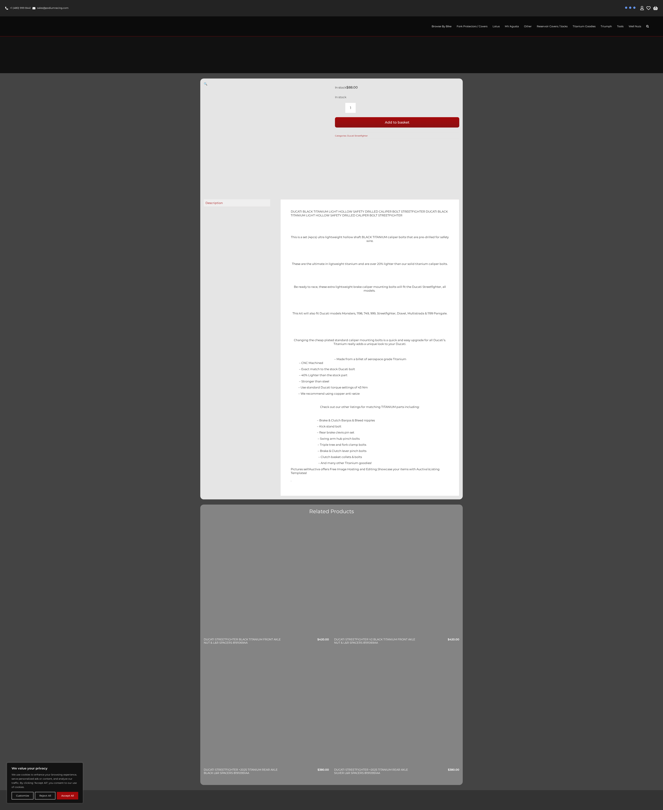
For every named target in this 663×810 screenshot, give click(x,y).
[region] (45, 783)
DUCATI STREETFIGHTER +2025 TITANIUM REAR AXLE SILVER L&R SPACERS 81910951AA (371, 771)
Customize (22, 795)
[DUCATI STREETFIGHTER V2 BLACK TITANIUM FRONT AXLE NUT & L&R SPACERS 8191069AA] (396, 578)
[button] (647, 26)
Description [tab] (214, 203)
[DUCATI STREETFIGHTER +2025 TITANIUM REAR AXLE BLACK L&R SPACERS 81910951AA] (266, 709)
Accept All (67, 795)
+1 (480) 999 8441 (20, 7)
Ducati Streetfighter (357, 135)
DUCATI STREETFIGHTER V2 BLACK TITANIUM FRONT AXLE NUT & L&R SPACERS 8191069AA (374, 641)
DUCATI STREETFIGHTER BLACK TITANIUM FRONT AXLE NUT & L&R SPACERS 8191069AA (242, 641)
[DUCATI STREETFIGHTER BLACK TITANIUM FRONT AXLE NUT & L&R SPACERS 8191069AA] (266, 578)
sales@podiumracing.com (53, 7)
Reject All (45, 795)
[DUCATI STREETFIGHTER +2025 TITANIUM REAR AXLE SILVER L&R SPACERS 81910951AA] (396, 709)
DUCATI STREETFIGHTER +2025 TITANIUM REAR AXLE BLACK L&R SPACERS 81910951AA (241, 771)
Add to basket (397, 122)
